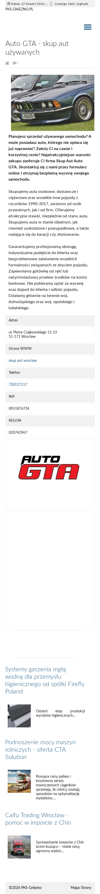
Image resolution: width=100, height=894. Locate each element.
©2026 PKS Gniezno (25, 888)
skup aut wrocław (23, 361)
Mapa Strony (81, 888)
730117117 (18, 385)
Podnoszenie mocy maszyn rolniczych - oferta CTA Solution (40, 749)
